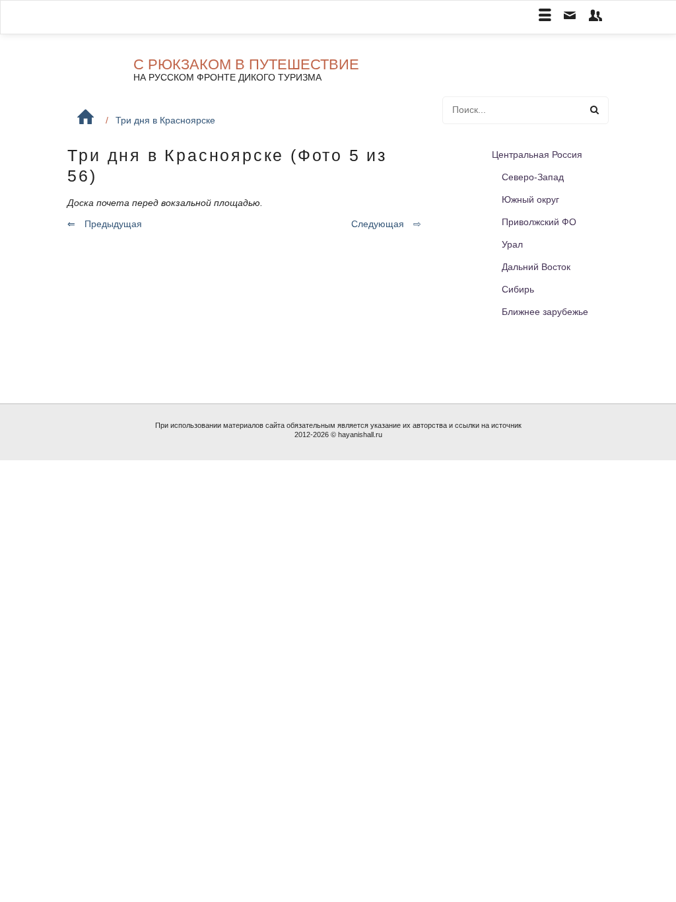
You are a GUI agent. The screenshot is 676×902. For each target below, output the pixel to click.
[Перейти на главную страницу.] (85, 117)
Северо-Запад (533, 177)
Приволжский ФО (539, 222)
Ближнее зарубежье (545, 311)
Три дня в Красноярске (165, 120)
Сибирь (518, 289)
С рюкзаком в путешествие (246, 64)
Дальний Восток (536, 266)
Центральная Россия (537, 154)
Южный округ (530, 199)
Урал (512, 244)
